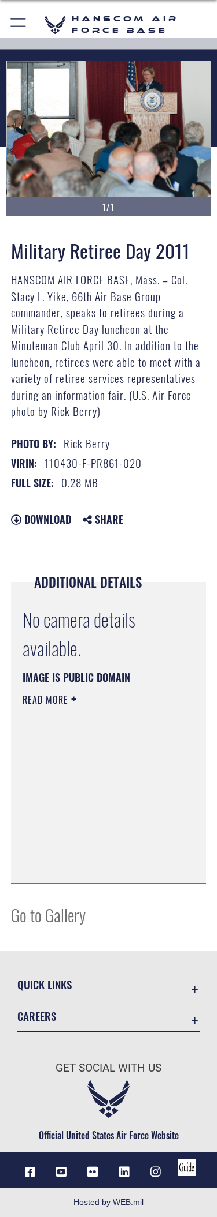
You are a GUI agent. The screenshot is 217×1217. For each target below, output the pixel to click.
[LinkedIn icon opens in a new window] (124, 1172)
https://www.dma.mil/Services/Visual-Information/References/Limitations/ (93, 845)
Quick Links (44, 984)
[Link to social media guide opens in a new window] (187, 1167)
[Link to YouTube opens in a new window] (61, 1172)
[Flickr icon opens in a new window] (92, 1172)
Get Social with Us (108, 1068)
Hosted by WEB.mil (108, 1202)
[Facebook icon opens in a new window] (30, 1172)
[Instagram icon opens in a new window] (155, 1172)
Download (46, 519)
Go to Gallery (48, 914)
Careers (36, 1016)
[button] (19, 24)
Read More (47, 700)
